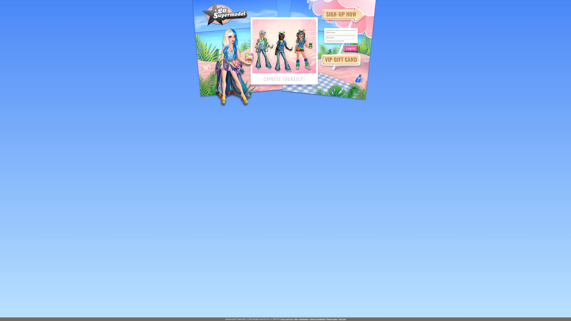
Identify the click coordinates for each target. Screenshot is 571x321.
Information (304, 319)
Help (296, 319)
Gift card (342, 319)
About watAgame (287, 319)
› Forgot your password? (335, 41)
